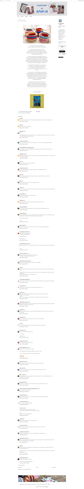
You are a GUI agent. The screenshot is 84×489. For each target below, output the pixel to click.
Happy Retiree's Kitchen (24, 302)
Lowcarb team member (24, 231)
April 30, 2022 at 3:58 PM (24, 421)
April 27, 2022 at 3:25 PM (24, 385)
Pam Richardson (22, 382)
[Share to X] (37, 111)
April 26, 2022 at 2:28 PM (24, 371)
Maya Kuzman (22, 225)
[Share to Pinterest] (39, 111)
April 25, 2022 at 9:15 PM (24, 364)
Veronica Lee (22, 330)
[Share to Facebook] (38, 111)
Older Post (54, 467)
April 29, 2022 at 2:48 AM (24, 398)
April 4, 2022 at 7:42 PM (24, 221)
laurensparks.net (22, 361)
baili (20, 267)
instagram (26, 16)
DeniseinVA (22, 317)
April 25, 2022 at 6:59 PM (24, 358)
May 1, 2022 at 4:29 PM (23, 428)
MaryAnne (21, 200)
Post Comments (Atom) (26, 469)
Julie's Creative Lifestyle (24, 279)
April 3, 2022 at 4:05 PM (24, 144)
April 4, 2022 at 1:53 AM (24, 171)
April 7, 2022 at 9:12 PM (24, 320)
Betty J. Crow (22, 374)
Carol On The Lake (23, 425)
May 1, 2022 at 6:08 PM (23, 434)
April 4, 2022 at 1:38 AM (24, 164)
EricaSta (21, 418)
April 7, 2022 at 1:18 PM (24, 306)
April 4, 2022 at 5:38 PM (24, 203)
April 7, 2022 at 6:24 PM (24, 313)
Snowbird (21, 309)
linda (20, 118)
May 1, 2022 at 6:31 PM (23, 442)
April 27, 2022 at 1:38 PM (24, 378)
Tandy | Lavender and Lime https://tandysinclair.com (29, 388)
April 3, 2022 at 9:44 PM (24, 158)
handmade (28, 112)
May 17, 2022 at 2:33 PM (24, 454)
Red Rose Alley (22, 213)
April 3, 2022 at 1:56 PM (24, 137)
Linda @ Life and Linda (23, 431)
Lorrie (21, 174)
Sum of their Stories (23, 401)
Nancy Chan (22, 368)
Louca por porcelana (23, 141)
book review (22, 112)
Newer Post (20, 467)
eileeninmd (21, 131)
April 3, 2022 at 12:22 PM (24, 121)
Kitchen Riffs (22, 285)
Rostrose (21, 292)
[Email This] (36, 111)
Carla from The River (23, 253)
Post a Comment (22, 465)
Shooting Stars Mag (23, 457)
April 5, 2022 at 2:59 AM (24, 240)
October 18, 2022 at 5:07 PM (24, 462)
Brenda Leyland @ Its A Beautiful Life (26, 147)
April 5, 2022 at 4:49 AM (24, 257)
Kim (20, 323)
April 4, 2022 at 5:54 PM (24, 209)
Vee (20, 161)
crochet (25, 112)
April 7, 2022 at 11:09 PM (24, 326)
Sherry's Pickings (23, 395)
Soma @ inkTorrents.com (24, 243)
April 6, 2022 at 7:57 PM (24, 298)
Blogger (46, 486)
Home (37, 467)
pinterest (22, 16)
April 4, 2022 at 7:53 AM (24, 177)
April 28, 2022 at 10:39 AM (24, 391)
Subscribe (62, 51)
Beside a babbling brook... (24, 347)
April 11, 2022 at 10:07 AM (24, 337)
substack (30, 16)
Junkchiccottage (22, 206)
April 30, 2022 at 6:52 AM (24, 415)
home (18, 16)
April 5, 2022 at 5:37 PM (24, 275)
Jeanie (21, 187)
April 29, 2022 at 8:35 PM (24, 404)
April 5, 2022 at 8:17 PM (24, 282)
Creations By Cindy (23, 168)
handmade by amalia (61, 24)
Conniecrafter (22, 193)
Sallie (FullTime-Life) (23, 438)
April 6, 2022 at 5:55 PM (24, 288)
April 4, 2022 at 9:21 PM (24, 228)
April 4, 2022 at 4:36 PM (24, 190)
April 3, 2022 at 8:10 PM (24, 150)
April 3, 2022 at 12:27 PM (24, 127)
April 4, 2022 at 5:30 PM (24, 196)
